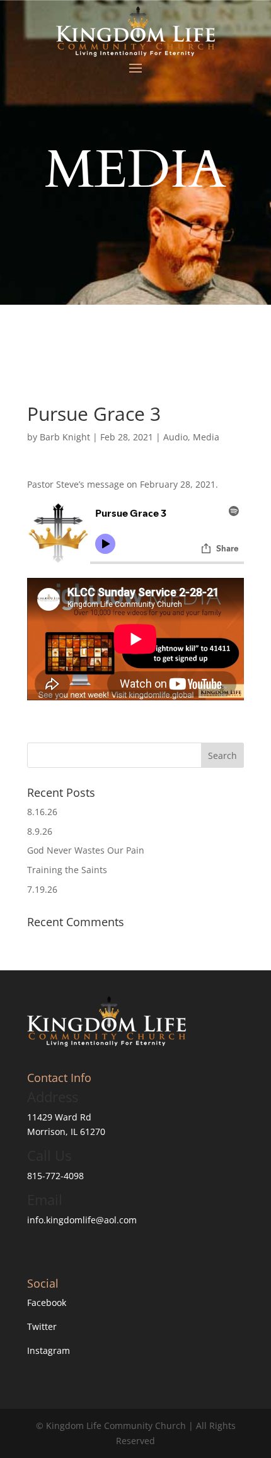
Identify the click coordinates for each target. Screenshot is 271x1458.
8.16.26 (42, 812)
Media (206, 437)
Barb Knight (65, 437)
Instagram (48, 1350)
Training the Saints (67, 870)
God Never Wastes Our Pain (85, 850)
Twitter (42, 1326)
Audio (175, 437)
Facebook (46, 1302)
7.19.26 (42, 889)
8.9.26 (39, 831)
